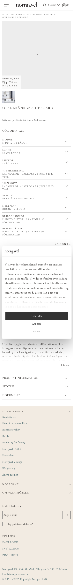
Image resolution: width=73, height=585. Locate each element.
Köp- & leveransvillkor (14, 424)
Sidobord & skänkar (44, 15)
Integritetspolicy (11, 430)
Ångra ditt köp (10, 475)
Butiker (6, 436)
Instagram (11, 549)
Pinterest (10, 555)
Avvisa (36, 331)
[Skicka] (66, 515)
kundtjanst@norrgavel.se (15, 574)
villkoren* (28, 524)
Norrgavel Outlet (11, 449)
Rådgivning (8, 468)
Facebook (10, 542)
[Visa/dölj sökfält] (44, 5)
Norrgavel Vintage (12, 462)
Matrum (27, 15)
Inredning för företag (13, 443)
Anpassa (36, 324)
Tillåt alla (36, 316)
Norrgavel (8, 15)
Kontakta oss (9, 417)
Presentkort (8, 456)
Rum (18, 15)
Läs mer (66, 365)
